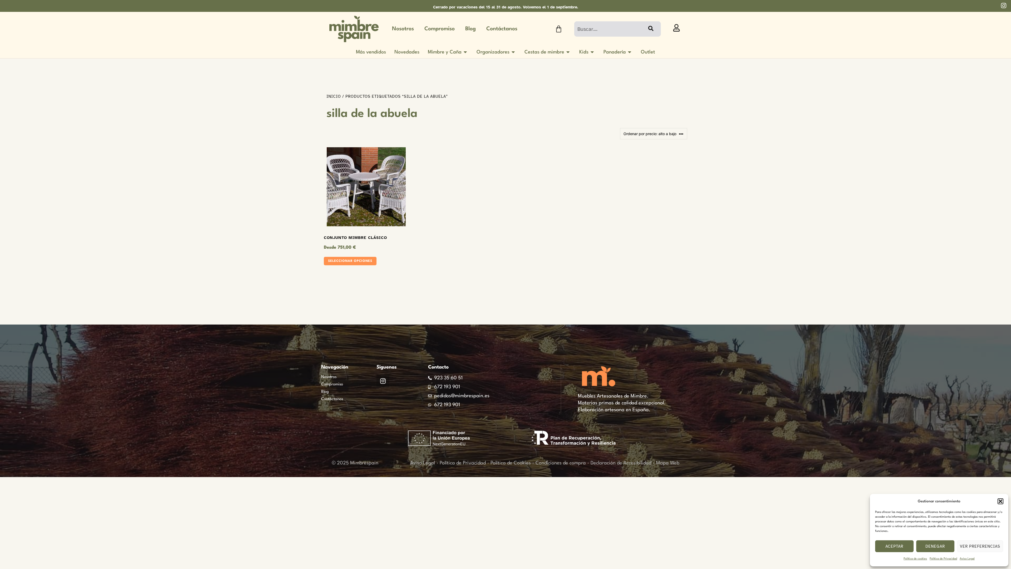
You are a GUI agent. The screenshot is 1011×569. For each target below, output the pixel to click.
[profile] (676, 28)
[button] (1000, 501)
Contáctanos (501, 29)
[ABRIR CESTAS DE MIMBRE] (568, 52)
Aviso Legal (967, 558)
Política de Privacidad (943, 558)
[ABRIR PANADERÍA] (629, 52)
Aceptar (894, 546)
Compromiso (439, 29)
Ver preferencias (980, 546)
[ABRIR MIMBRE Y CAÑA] (465, 52)
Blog (470, 29)
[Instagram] (382, 381)
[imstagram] (1003, 6)
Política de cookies (915, 558)
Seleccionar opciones (350, 261)
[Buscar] (650, 29)
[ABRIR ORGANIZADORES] (513, 52)
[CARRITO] (559, 29)
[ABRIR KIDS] (592, 52)
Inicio (333, 96)
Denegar (935, 546)
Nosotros (403, 29)
